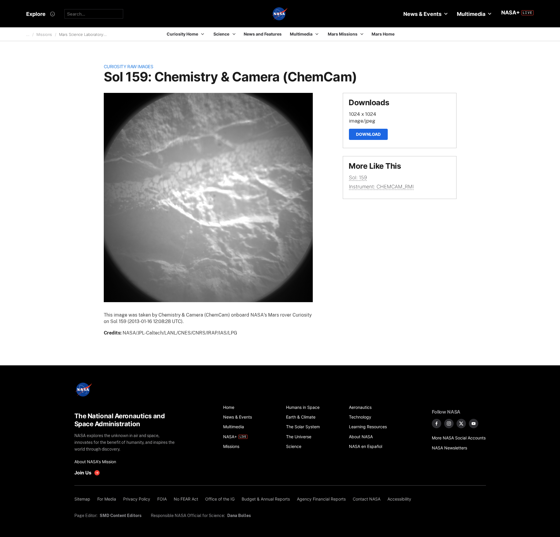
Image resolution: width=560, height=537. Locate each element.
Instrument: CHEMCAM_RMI (381, 187)
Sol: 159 (358, 177)
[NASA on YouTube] (473, 423)
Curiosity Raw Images (128, 66)
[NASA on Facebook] (436, 423)
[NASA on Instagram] (449, 423)
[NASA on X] (461, 423)
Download (368, 134)
